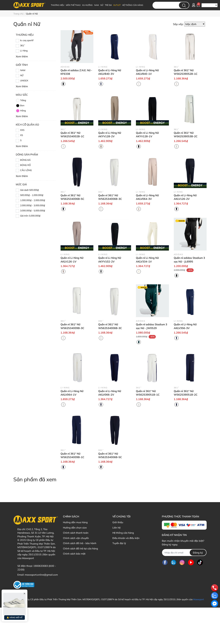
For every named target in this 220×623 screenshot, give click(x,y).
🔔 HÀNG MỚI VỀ (14, 617)
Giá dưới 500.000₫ (29, 190)
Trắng (23, 100)
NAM (22, 70)
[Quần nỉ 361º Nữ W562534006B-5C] (77, 171)
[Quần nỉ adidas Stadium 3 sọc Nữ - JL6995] (190, 234)
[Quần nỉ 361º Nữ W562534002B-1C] (77, 109)
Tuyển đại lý (119, 543)
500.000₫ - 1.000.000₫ (31, 195)
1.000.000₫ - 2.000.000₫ (32, 200)
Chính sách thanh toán (75, 532)
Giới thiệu (117, 522)
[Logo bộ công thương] (23, 585)
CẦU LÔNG (26, 170)
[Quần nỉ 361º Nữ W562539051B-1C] (152, 367)
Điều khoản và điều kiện (125, 538)
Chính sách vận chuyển (76, 538)
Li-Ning (24, 50)
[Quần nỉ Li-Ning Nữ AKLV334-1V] (152, 234)
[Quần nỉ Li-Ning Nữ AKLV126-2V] (190, 171)
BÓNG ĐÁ (25, 159)
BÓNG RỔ (25, 165)
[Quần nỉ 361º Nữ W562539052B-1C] (190, 46)
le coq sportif (26, 40)
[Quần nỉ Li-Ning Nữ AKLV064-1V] (77, 367)
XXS (22, 130)
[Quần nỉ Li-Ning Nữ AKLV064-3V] (152, 171)
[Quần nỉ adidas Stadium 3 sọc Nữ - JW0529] (152, 300)
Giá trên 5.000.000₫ (30, 215)
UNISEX (24, 80)
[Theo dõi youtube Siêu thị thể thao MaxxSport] (190, 562)
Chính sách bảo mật (74, 553)
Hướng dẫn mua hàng (75, 522)
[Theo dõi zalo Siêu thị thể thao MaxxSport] (173, 562)
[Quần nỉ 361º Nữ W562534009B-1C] (77, 429)
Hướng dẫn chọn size (75, 527)
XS (21, 135)
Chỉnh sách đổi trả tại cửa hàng (80, 548)
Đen (22, 105)
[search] (184, 5)
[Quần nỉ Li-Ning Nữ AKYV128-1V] (152, 109)
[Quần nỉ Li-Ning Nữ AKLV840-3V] (114, 46)
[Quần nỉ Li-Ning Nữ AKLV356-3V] (190, 300)
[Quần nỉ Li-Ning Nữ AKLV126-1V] (77, 234)
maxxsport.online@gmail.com (41, 574)
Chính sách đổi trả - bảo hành (79, 543)
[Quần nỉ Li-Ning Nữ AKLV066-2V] (114, 367)
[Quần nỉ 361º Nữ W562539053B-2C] (190, 109)
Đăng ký (198, 552)
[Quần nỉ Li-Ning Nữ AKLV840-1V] (152, 46)
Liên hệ (116, 527)
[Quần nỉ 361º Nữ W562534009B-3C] (77, 300)
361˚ (22, 45)
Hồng (23, 110)
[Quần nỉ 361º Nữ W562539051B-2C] (190, 367)
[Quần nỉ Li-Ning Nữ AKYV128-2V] (114, 109)
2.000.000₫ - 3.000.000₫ (32, 205)
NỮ (21, 75)
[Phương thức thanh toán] (184, 525)
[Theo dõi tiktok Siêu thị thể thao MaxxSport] (200, 562)
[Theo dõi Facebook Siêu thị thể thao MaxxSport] (165, 562)
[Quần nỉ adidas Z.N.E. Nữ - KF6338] (77, 46)
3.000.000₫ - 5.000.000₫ (32, 210)
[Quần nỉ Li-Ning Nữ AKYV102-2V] (114, 234)
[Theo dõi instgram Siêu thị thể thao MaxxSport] (182, 562)
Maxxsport (198, 599)
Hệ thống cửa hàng (123, 532)
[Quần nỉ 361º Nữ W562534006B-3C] (114, 171)
